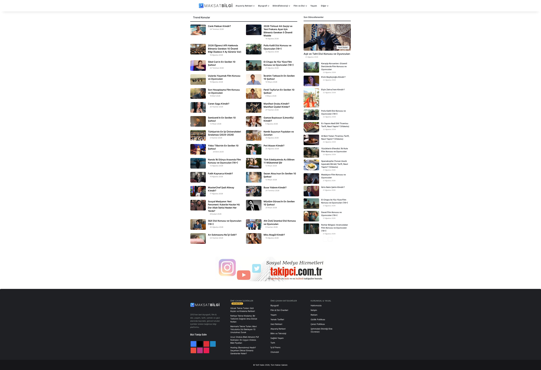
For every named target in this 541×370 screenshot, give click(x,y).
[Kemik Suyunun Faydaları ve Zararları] (253, 135)
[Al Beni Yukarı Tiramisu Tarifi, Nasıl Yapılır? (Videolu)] (311, 140)
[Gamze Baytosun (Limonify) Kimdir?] (253, 121)
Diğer (323, 6)
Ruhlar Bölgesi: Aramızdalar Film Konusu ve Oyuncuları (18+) (334, 228)
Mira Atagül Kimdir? (274, 234)
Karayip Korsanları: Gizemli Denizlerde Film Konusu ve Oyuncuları (334, 66)
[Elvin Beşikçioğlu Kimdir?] (311, 81)
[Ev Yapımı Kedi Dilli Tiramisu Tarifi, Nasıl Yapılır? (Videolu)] (311, 127)
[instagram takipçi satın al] (270, 269)
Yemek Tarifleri (277, 319)
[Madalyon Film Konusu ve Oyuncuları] (311, 178)
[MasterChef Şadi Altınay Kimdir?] (198, 191)
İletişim (314, 310)
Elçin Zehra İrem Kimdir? (333, 89)
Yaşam (313, 6)
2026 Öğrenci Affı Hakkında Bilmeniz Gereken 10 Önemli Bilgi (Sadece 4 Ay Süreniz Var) (224, 48)
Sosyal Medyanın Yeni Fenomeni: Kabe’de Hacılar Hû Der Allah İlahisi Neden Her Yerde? (224, 206)
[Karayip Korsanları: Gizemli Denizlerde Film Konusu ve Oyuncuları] (311, 67)
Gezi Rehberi (276, 324)
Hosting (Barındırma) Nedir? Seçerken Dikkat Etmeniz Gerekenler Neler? (243, 350)
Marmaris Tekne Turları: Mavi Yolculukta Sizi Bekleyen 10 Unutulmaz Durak (243, 329)
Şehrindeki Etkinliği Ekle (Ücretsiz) (321, 330)
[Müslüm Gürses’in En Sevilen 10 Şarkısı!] (253, 205)
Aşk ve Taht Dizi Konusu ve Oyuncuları (327, 53)
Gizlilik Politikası (318, 319)
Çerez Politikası (318, 324)
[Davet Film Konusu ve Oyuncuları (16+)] (311, 216)
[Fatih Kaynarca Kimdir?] (198, 177)
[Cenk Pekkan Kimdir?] (198, 30)
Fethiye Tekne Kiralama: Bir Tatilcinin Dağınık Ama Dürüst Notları (243, 319)
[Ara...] (333, 6)
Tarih (272, 343)
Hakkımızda (316, 305)
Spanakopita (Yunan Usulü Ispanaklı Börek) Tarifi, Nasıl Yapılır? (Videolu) (334, 164)
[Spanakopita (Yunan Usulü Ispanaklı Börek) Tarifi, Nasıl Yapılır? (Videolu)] (311, 165)
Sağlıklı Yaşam (277, 338)
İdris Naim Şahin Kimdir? (333, 187)
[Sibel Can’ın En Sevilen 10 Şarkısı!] (198, 65)
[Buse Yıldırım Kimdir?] (253, 191)
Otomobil (274, 352)
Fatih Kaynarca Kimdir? (220, 173)
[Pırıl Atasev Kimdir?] (253, 149)
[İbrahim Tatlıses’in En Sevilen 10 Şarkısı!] (253, 79)
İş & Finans (275, 347)
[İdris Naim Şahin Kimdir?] (311, 191)
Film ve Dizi (299, 6)
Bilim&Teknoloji (280, 6)
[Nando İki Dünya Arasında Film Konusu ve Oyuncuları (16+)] (198, 163)
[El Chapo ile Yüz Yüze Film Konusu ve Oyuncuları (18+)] (253, 65)
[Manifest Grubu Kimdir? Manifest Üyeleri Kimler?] (253, 107)
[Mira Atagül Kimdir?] (253, 238)
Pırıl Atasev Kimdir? (274, 145)
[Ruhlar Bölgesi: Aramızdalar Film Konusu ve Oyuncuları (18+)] (311, 228)
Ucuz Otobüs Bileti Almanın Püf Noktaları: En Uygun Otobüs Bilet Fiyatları (244, 340)
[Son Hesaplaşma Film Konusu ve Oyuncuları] (198, 93)
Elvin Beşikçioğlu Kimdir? (333, 77)
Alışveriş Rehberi (244, 6)
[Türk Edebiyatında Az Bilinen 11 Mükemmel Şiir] (253, 163)
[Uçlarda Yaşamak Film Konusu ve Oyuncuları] (198, 79)
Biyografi (262, 6)
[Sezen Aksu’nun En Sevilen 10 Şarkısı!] (253, 177)
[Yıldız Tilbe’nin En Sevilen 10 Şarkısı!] (198, 149)
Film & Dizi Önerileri (279, 310)
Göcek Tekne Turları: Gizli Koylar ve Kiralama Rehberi (242, 309)
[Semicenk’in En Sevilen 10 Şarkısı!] (198, 121)
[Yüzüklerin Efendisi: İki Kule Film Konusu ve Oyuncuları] (311, 152)
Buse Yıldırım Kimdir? (275, 187)
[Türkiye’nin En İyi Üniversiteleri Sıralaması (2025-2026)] (198, 135)
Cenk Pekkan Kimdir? (219, 26)
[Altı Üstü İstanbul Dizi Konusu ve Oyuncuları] (253, 224)
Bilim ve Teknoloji (278, 333)
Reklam (314, 315)
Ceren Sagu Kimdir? (218, 103)
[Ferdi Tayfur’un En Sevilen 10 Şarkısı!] (253, 93)
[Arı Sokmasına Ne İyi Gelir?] (198, 238)
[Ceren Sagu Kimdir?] (198, 107)
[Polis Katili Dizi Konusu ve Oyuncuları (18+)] (253, 49)
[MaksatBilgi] (216, 6)
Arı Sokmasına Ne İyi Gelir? (222, 234)
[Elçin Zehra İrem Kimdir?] (311, 98)
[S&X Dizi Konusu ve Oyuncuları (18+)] (198, 224)
